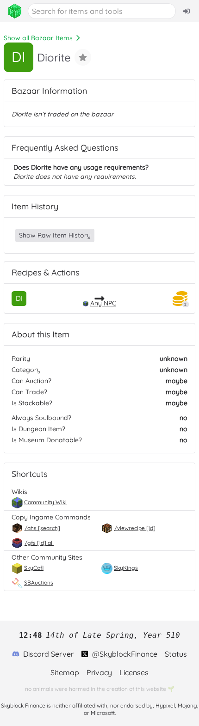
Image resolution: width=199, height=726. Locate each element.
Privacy (99, 672)
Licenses (134, 672)
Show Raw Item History (55, 235)
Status (176, 654)
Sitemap (64, 672)
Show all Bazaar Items (38, 38)
